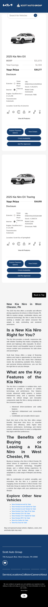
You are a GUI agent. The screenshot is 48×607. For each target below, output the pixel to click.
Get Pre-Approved (24, 144)
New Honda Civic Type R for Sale (23, 511)
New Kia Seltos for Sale (20, 520)
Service (6, 574)
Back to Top (39, 295)
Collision (26, 574)
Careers (35, 574)
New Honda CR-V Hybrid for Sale (23, 516)
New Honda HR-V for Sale (21, 518)
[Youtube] (5, 562)
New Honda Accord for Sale (21, 504)
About (43, 574)
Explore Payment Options (15, 132)
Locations (16, 574)
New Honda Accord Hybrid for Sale (24, 507)
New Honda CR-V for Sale (21, 513)
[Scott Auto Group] (23, 5)
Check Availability (24, 138)
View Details (33, 132)
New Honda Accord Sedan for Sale (24, 509)
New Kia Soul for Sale (19, 523)
